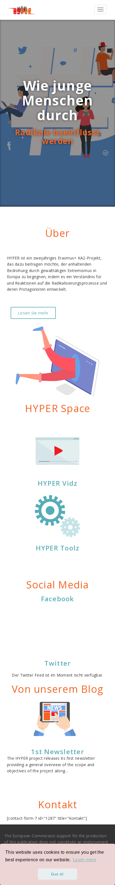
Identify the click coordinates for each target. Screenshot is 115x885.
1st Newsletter (57, 751)
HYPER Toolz (58, 547)
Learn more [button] (84, 859)
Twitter (57, 663)
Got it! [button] (57, 874)
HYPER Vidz (58, 483)
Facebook (57, 598)
